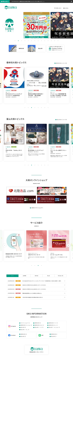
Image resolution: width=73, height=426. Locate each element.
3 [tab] (21, 40)
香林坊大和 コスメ (38, 325)
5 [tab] (28, 40)
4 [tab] (41, 265)
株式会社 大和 (11, 7)
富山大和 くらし (24, 329)
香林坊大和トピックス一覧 (61, 63)
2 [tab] (18, 40)
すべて (12, 275)
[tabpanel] (36, 25)
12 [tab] (51, 40)
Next (68, 25)
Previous (4, 25)
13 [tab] (54, 40)
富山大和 (22, 327)
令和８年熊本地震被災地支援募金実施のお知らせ (32, 297)
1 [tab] (31, 265)
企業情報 (24, 275)
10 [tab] (44, 40)
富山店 (48, 275)
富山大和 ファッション (53, 327)
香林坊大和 (37, 323)
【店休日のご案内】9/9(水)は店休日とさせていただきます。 (34, 285)
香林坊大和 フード (52, 323)
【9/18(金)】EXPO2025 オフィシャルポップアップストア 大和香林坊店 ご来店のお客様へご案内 (41, 281)
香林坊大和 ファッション (25, 325)
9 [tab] (41, 40)
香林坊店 (36, 275)
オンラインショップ (24, 323)
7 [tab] (44, 107)
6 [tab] (31, 40)
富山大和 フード (38, 327)
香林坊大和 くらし (52, 325)
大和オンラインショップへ (37, 207)
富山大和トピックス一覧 (62, 119)
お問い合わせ (58, 8)
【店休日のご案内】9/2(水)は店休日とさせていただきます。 (34, 289)
